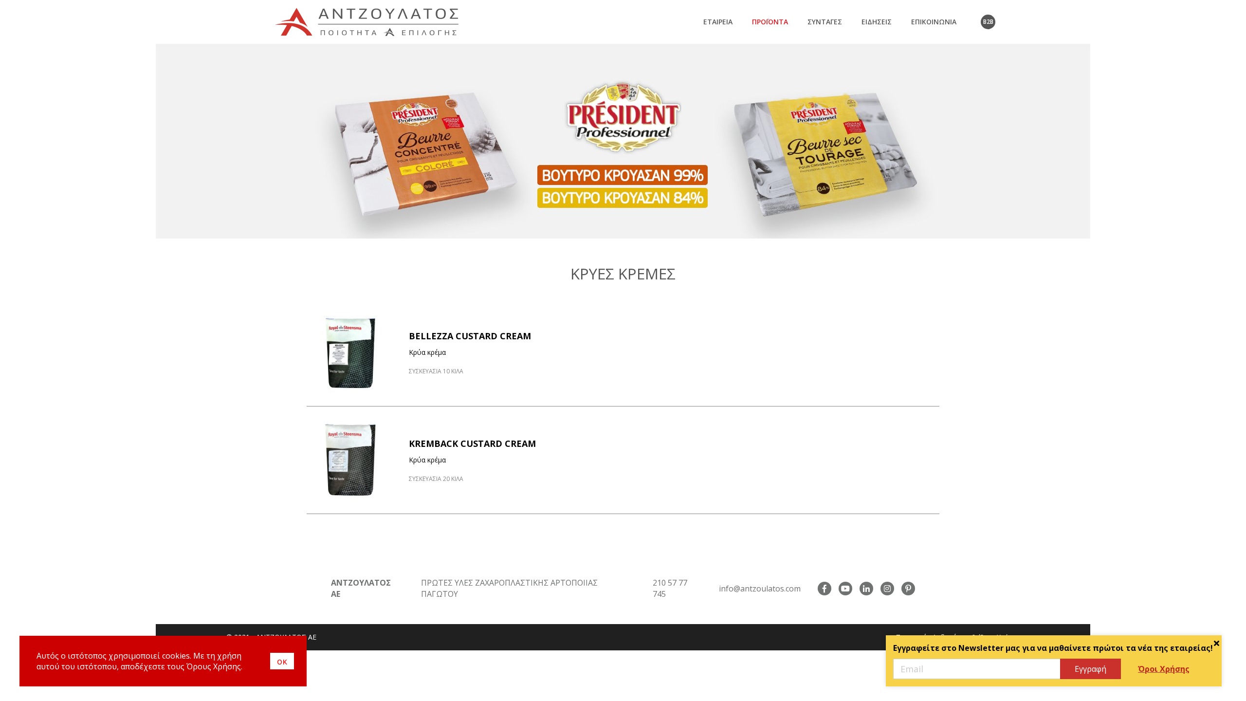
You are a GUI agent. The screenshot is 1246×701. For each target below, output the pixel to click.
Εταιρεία (718, 21)
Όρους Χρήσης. (214, 666)
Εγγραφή (1090, 669)
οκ (282, 661)
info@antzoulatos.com (760, 588)
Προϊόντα (770, 21)
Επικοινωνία (933, 21)
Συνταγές (824, 21)
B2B (988, 22)
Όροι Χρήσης (1164, 669)
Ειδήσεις (876, 21)
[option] (623, 141)
